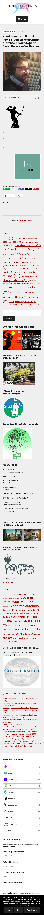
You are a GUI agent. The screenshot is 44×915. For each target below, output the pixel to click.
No (18, 910)
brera (18, 241)
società (8, 638)
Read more (32, 910)
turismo (16, 305)
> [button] (38, 339)
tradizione (7, 305)
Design (34, 249)
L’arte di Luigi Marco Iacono (13, 852)
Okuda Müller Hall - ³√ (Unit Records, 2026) (18, 741)
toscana (30, 301)
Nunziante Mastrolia (26, 221)
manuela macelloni (14, 269)
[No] (41, 905)
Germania (10, 262)
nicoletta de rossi (16, 280)
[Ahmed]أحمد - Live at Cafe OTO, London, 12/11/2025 (22, 743)
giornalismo (23, 262)
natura (36, 277)
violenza (35, 305)
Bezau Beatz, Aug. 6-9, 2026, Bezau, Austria (18, 746)
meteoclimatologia (26, 272)
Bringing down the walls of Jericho (15, 724)
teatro (19, 302)
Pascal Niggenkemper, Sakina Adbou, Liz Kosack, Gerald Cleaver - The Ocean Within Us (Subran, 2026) (20, 710)
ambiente (21, 238)
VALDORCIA (26, 305)
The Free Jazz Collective (16, 693)
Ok (8, 910)
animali (32, 239)
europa (14, 254)
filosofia (30, 259)
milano (12, 276)
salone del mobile (19, 293)
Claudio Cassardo (28, 245)
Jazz (17, 265)
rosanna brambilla (25, 629)
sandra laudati (25, 633)
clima (7, 249)
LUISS (17, 221)
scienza (22, 297)
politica (8, 283)
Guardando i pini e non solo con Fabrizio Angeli (21, 893)
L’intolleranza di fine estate (13, 872)
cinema (8, 245)
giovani (34, 262)
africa (8, 238)
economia (7, 254)
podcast (20, 31)
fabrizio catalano (26, 606)
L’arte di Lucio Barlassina (12, 883)
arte (7, 241)
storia (12, 302)
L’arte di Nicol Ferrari (10, 862)
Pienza (32, 281)
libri (18, 614)
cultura (19, 249)
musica (26, 276)
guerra (8, 265)
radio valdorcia (18, 283)
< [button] (5, 339)
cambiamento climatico (32, 242)
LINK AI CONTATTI (9, 582)
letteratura (29, 265)
